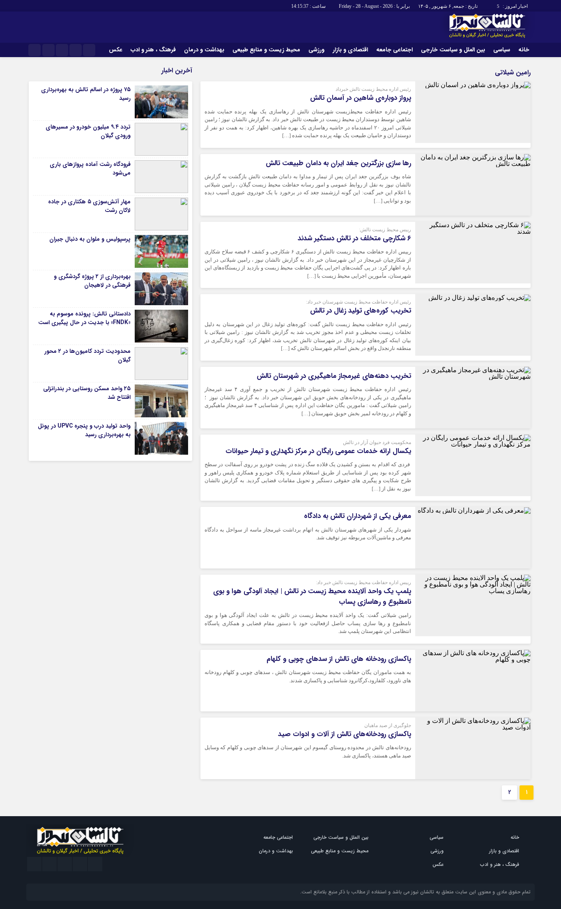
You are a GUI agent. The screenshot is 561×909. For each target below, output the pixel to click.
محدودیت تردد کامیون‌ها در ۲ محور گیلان (87, 355)
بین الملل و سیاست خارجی (453, 49)
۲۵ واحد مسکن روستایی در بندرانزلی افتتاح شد (87, 393)
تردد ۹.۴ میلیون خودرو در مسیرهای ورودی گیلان (88, 131)
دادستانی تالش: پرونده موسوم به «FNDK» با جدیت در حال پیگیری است (84, 318)
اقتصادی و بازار (350, 49)
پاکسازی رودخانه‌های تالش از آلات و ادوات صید (344, 734)
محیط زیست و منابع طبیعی (266, 49)
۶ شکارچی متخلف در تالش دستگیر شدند (354, 238)
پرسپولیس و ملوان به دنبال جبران (90, 239)
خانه (523, 49)
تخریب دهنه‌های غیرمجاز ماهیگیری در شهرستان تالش (334, 376)
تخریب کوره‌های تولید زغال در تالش (360, 310)
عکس (115, 49)
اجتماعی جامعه (394, 49)
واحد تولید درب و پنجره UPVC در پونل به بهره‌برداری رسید (84, 430)
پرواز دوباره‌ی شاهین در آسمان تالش (360, 98)
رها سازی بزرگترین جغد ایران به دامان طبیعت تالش (338, 163)
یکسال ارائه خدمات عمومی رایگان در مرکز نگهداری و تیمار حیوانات (318, 451)
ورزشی (316, 49)
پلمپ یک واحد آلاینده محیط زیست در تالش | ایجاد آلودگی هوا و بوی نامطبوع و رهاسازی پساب (312, 597)
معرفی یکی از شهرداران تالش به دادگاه (357, 516)
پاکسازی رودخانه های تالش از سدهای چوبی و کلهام (339, 659)
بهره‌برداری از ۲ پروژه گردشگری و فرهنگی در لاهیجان (92, 281)
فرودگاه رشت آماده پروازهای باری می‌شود (90, 168)
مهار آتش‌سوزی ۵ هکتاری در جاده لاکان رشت (89, 206)
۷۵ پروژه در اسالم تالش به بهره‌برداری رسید (86, 94)
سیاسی (501, 49)
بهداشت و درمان (204, 49)
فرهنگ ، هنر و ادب (153, 49)
